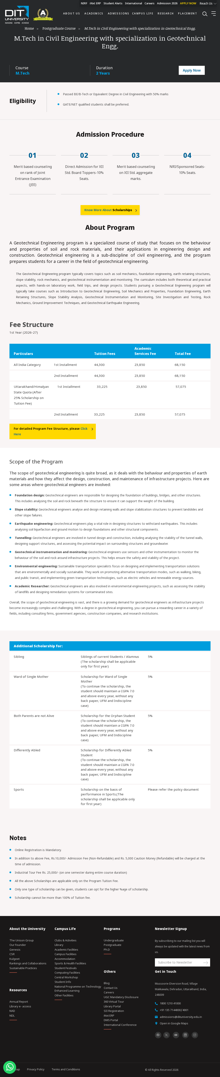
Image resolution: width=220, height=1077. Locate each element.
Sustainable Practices (23, 968)
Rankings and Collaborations (27, 963)
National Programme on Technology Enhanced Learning (78, 989)
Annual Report (18, 1001)
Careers (149, 3)
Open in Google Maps (174, 1023)
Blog (107, 983)
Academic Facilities (66, 949)
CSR (12, 954)
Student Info (63, 982)
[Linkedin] (185, 1035)
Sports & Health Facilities (70, 963)
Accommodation (65, 959)
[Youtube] (176, 1035)
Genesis (14, 949)
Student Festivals (66, 968)
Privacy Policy (35, 1069)
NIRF (84, 3)
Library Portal (112, 1006)
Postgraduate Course (59, 28)
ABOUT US (71, 13)
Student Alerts (113, 3)
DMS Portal (111, 1020)
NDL (12, 1015)
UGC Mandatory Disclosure (121, 997)
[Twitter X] (166, 1035)
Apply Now (192, 70)
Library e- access (20, 1006)
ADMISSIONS (119, 13)
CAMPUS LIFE (142, 13)
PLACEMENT (187, 13)
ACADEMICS (94, 13)
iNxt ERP (95, 3)
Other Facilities (64, 995)
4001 (185, 1010)
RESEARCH (166, 13)
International (133, 3)
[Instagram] (195, 1035)
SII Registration (114, 1011)
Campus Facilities (65, 954)
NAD (12, 1011)
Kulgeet (14, 959)
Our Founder (17, 945)
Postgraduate (112, 945)
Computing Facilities (67, 972)
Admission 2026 (167, 3)
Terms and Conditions (66, 1069)
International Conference (120, 1025)
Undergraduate (114, 940)
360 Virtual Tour (114, 1001)
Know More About (108, 210)
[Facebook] (158, 1035)
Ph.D (107, 949)
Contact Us (111, 988)
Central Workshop (66, 977)
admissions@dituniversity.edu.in (181, 1017)
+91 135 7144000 (170, 1010)
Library (59, 945)
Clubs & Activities (65, 940)
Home (29, 28)
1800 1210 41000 (170, 1003)
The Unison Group (21, 940)
